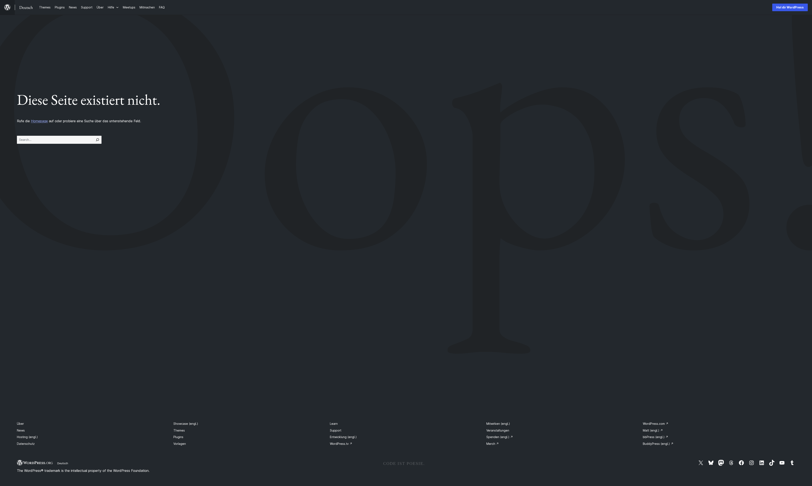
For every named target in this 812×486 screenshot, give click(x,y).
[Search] (97, 139)
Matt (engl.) (653, 430)
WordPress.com (655, 423)
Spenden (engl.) (499, 437)
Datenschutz (26, 443)
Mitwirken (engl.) (498, 423)
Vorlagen (179, 443)
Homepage (39, 121)
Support (335, 430)
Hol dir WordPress (790, 7)
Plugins (178, 437)
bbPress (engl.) (655, 437)
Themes (179, 430)
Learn (334, 423)
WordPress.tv (341, 443)
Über (20, 423)
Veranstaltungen (497, 430)
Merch (492, 443)
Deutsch (62, 463)
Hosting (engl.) (27, 437)
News (21, 430)
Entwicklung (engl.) (343, 437)
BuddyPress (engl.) (658, 443)
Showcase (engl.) (185, 423)
